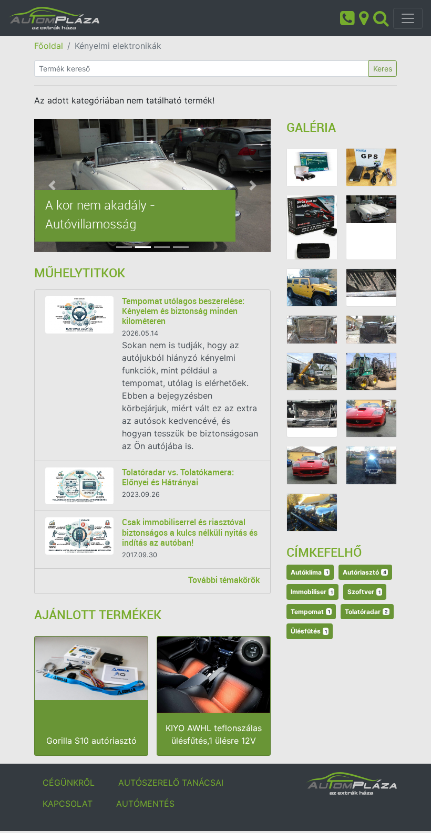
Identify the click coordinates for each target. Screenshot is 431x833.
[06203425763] (347, 17)
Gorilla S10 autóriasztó (91, 740)
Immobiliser (312, 592)
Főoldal (48, 45)
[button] (52, 185)
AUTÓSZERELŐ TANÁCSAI (170, 782)
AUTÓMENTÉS (145, 803)
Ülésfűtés (309, 631)
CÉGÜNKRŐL (69, 782)
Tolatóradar (366, 612)
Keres (382, 68)
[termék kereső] (381, 17)
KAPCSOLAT (68, 803)
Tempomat (310, 612)
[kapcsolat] (363, 17)
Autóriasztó (364, 572)
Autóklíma (309, 572)
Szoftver (364, 592)
